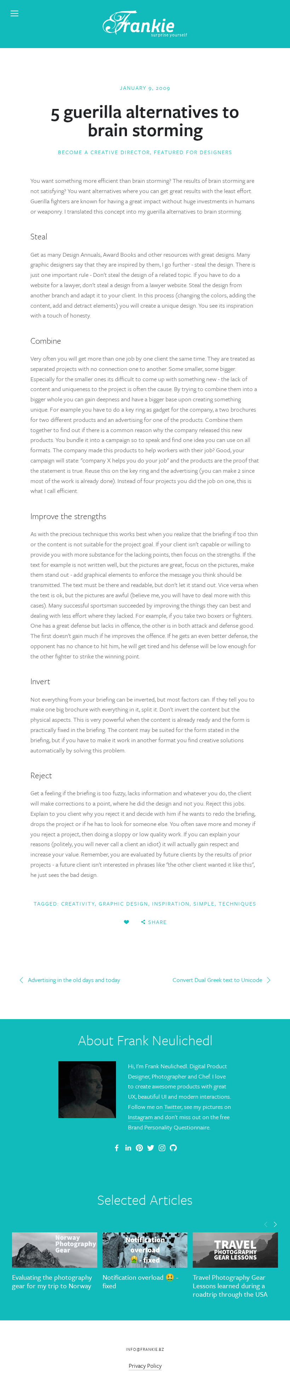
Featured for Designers (193, 152)
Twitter (172, 1106)
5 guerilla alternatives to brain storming (145, 120)
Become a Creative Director (104, 152)
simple (204, 903)
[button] (266, 1224)
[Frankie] (139, 1147)
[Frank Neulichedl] (128, 1147)
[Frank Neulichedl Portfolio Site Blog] (116, 1147)
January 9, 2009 (145, 88)
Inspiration (171, 903)
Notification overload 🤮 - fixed (140, 1281)
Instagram (140, 1116)
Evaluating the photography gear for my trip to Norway (52, 1281)
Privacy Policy (145, 1365)
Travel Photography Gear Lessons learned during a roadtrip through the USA (230, 1285)
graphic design (123, 903)
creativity (78, 903)
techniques (237, 903)
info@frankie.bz (145, 1349)
